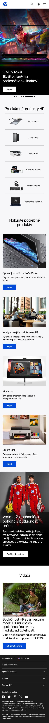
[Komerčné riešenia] (33, 201)
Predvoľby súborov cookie (11, 706)
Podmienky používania (10, 708)
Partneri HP (7, 685)
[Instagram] (15, 696)
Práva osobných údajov (32, 706)
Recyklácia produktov (25, 702)
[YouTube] (26, 696)
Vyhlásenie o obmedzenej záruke (14, 710)
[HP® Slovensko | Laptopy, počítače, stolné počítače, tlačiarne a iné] (5, 4)
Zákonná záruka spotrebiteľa (31, 708)
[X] (20, 696)
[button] (3, 54)
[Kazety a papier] (33, 169)
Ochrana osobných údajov (32, 704)
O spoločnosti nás (9, 665)
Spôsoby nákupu (9, 671)
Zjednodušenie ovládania (11, 704)
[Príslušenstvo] (33, 185)
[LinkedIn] (3, 696)
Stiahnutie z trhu (8, 702)
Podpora (5, 678)
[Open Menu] (44, 4)
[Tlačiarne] (33, 153)
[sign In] (38, 4)
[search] (32, 4)
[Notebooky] (33, 121)
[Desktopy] (33, 137)
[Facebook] (9, 696)
